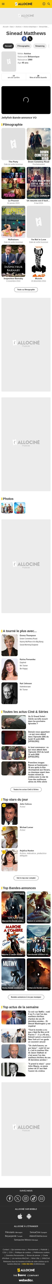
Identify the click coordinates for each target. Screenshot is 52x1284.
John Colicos (26, 804)
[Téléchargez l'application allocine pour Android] (30, 1216)
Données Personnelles (15, 1255)
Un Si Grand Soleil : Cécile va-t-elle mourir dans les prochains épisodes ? (38, 720)
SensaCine (35, 1232)
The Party (13, 161)
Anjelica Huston (27, 851)
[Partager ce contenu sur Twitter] (29, 38)
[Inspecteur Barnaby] (13, 261)
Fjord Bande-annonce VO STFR (39, 955)
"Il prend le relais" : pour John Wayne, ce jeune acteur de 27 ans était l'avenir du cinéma (39, 1067)
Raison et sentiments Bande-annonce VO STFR (39, 921)
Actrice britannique (30, 27)
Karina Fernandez (28, 659)
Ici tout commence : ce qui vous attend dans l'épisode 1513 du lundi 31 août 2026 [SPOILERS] (38, 752)
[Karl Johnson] (9, 693)
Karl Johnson (26, 683)
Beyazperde (10, 1236)
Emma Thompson (28, 635)
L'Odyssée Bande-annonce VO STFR (39, 988)
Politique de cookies (23, 1252)
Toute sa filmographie (26, 290)
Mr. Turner (24, 666)
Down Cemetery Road (38, 161)
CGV (11, 1252)
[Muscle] (39, 261)
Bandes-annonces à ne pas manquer (26, 997)
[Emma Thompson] (9, 645)
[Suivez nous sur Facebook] (10, 1198)
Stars (12, 27)
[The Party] (13, 144)
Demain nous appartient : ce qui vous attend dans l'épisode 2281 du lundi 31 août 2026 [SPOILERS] (39, 736)
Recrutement (33, 1250)
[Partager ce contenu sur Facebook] (24, 38)
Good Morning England (29, 645)
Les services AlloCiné (20, 1258)
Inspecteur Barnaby (13, 278)
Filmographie (13, 124)
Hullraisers (13, 239)
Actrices (19, 27)
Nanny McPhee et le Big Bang (31, 642)
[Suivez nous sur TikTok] (34, 1198)
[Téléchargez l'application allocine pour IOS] (21, 1216)
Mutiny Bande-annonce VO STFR (13, 988)
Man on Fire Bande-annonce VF (13, 921)
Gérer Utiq (35, 1258)
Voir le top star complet (26, 878)
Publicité (44, 1250)
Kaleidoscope (25, 687)
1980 (30, 59)
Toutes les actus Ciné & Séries (26, 790)
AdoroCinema (35, 1236)
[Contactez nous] (42, 1198)
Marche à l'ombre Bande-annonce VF (13, 955)
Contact (6, 1250)
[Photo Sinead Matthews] (7, 508)
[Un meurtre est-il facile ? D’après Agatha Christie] (39, 183)
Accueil (5, 27)
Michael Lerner (26, 827)
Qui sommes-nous (18, 1250)
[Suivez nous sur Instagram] (26, 1198)
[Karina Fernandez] (9, 669)
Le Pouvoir (13, 200)
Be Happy (24, 669)
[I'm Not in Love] (39, 222)
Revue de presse (33, 1255)
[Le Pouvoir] (13, 183)
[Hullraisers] (13, 222)
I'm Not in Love (38, 239)
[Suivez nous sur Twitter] (18, 1198)
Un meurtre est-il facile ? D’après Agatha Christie (39, 200)
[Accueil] (23, 4)
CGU (4, 1252)
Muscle (38, 278)
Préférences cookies (42, 1252)
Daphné (23, 663)
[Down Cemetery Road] (39, 144)
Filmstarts (10, 1232)
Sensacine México (22, 1240)
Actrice (27, 53)
